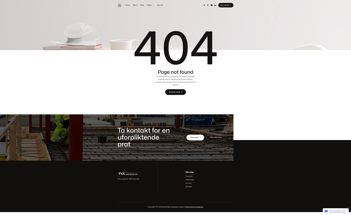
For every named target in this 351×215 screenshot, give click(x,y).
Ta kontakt (195, 137)
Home (127, 5)
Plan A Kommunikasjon (194, 207)
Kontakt (189, 186)
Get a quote (226, 5)
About (135, 5)
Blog (142, 5)
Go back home (175, 92)
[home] (119, 5)
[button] (150, 5)
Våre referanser (216, 137)
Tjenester (189, 176)
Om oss (189, 183)
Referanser (190, 180)
